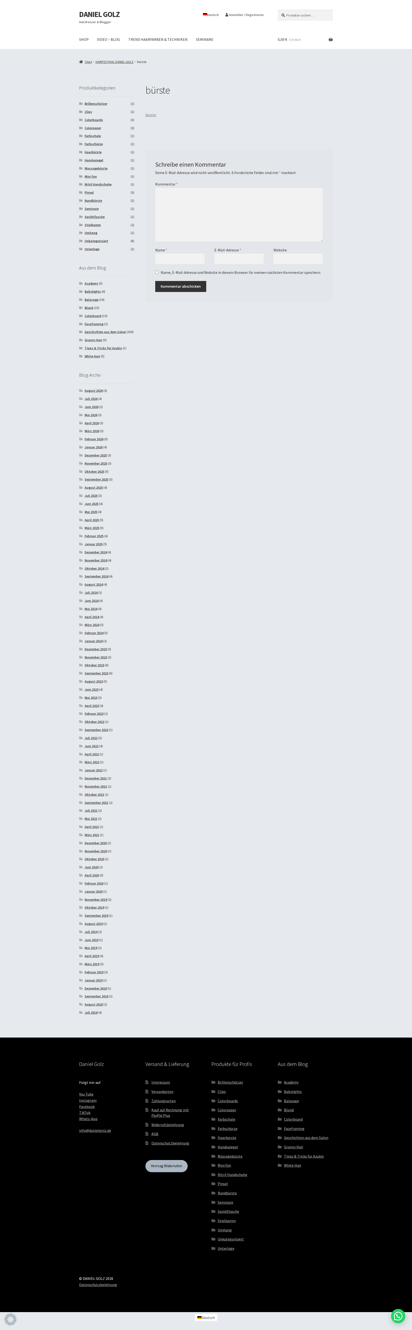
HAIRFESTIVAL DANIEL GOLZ (115, 62)
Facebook (87, 1106)
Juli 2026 (91, 399)
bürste (150, 114)
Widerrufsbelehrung (167, 1124)
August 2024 (94, 584)
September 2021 (96, 802)
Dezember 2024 (96, 552)
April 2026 (92, 423)
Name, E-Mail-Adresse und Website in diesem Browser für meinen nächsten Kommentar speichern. (241, 272)
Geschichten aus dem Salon (105, 332)
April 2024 (92, 617)
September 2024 (96, 576)
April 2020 (92, 875)
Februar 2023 (94, 713)
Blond (89, 308)
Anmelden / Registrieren (246, 15)
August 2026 (94, 390)
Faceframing (94, 324)
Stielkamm (93, 225)
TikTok (84, 1112)
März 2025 (92, 528)
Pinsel (89, 192)
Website (280, 250)
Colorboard (93, 316)
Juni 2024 (91, 601)
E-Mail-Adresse (227, 250)
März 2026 (92, 431)
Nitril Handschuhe (98, 184)
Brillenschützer (96, 103)
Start (88, 62)
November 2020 (96, 851)
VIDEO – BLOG (108, 39)
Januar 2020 (94, 891)
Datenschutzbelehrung (170, 1143)
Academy (91, 283)
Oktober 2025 (94, 471)
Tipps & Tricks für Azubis (103, 348)
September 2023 (96, 673)
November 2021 (96, 786)
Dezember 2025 (96, 455)
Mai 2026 (91, 415)
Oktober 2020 (94, 859)
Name (161, 250)
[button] (10, 1319)
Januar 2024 (94, 641)
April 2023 (92, 706)
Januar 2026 (94, 447)
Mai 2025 (91, 512)
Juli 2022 (91, 738)
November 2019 (96, 899)
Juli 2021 (91, 810)
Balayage (91, 299)
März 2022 (92, 762)
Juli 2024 (91, 592)
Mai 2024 (91, 609)
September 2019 (96, 915)
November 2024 (96, 560)
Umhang (91, 233)
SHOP (84, 39)
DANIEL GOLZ (99, 14)
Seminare (92, 209)
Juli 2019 (91, 932)
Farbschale (93, 136)
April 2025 (92, 520)
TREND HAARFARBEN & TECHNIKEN (158, 39)
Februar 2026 (94, 439)
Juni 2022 (91, 746)
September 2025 (96, 479)
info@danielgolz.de (95, 1130)
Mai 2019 (91, 948)
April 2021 (92, 827)
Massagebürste (96, 168)
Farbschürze (94, 144)
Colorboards (94, 120)
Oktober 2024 (94, 568)
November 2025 (96, 463)
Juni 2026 (91, 407)
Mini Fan (91, 176)
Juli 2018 (91, 1012)
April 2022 (92, 754)
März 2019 (92, 964)
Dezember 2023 (96, 649)
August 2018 (94, 1004)
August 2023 (94, 681)
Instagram (88, 1100)
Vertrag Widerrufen (166, 1165)
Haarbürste (93, 152)
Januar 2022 (94, 770)
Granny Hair (93, 340)
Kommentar (166, 184)
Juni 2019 (91, 940)
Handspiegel (94, 160)
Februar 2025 (94, 536)
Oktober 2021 (94, 794)
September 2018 (96, 996)
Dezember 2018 (96, 988)
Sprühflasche (95, 217)
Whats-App (88, 1118)
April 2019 (92, 956)
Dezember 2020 (96, 843)
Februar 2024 (94, 633)
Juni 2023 (91, 689)
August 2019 (94, 924)
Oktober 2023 (94, 665)
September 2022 (96, 730)
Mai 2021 (91, 818)
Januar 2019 (94, 980)
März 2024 (92, 625)
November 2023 (96, 657)
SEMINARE (204, 39)
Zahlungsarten (163, 1100)
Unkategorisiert (96, 241)
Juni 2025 (91, 504)
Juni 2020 (91, 867)
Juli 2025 (91, 495)
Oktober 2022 (94, 722)
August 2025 (94, 487)
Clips (88, 112)
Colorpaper (93, 128)
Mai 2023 (91, 697)
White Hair (92, 356)
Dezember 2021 (96, 778)
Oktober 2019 (94, 907)
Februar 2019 (94, 972)
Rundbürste (93, 200)
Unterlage (92, 249)
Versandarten (162, 1091)
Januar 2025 (94, 544)
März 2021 (92, 835)
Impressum (160, 1082)
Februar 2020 (94, 883)
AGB (154, 1133)
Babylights (93, 291)
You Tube (86, 1094)
